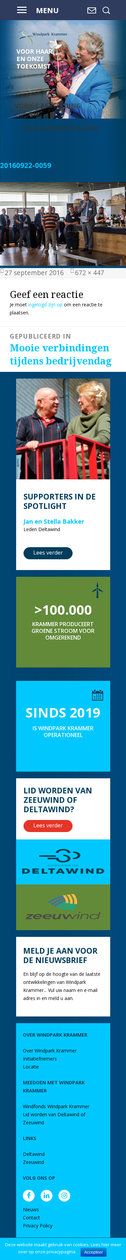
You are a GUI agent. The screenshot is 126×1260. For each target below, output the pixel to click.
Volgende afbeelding (59, 128)
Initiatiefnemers (40, 1058)
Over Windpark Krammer (50, 1050)
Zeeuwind (33, 1162)
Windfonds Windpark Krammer (56, 1106)
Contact (31, 1217)
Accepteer (93, 1252)
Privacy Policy (37, 1225)
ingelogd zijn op (45, 304)
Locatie (31, 1066)
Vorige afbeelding (48, 105)
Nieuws (31, 1209)
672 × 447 (89, 272)
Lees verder (48, 552)
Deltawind (34, 1154)
